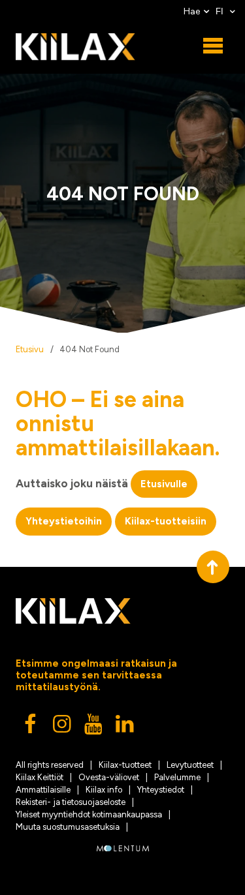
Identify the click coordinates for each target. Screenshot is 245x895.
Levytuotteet (190, 765)
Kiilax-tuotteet (125, 765)
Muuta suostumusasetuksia (68, 827)
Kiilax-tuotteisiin (165, 521)
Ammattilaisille (43, 790)
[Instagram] (62, 727)
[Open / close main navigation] (213, 46)
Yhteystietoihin (63, 521)
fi (221, 11)
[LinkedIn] (125, 727)
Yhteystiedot (160, 790)
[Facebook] (31, 727)
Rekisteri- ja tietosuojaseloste (70, 802)
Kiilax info (104, 790)
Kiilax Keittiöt (39, 777)
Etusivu (30, 349)
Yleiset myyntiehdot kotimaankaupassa (89, 814)
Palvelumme (177, 777)
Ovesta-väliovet (108, 777)
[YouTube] (94, 727)
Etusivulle (164, 484)
